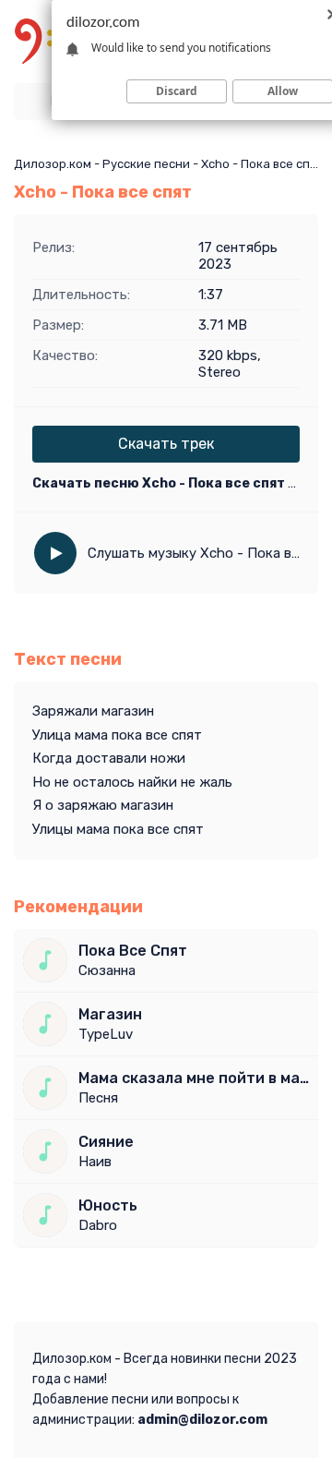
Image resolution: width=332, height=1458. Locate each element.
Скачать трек (166, 443)
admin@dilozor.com (202, 1420)
